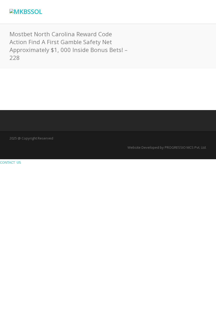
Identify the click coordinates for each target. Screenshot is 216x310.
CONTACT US (11, 162)
